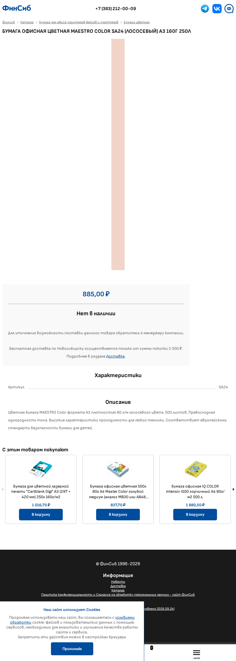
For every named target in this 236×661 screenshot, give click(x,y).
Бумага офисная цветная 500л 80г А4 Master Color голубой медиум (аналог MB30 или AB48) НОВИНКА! (118, 491)
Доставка (115, 356)
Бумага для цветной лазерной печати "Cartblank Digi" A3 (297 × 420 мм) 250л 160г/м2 (41, 491)
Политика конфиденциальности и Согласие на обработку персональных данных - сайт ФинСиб (118, 595)
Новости (118, 582)
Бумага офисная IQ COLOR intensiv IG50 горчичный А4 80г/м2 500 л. (195, 491)
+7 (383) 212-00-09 (115, 9)
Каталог (118, 590)
